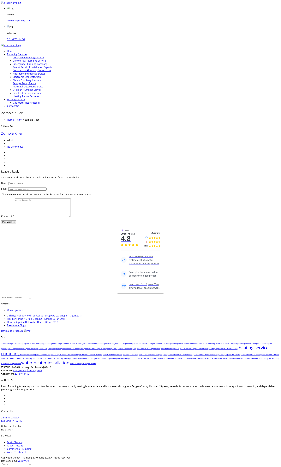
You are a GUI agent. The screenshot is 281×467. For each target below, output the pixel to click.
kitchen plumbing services (112, 355)
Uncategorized (15, 310)
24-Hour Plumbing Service (27, 89)
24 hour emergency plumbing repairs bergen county (49, 343)
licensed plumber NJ (130, 355)
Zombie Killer (12, 133)
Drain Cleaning (15, 442)
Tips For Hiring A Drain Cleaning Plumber (29, 318)
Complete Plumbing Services (28, 57)
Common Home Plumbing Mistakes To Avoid (212, 343)
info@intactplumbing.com (18, 20)
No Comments (15, 146)
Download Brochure (12, 330)
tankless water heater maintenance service (227, 358)
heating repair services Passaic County (223, 349)
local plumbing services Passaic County (178, 355)
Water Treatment (16, 452)
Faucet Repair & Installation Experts (32, 67)
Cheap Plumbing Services (27, 80)
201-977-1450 (16, 39)
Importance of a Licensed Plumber (89, 355)
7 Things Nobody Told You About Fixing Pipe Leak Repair (37, 315)
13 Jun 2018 (75, 315)
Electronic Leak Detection (27, 76)
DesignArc (23, 460)
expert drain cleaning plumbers (148, 349)
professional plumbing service (57, 358)
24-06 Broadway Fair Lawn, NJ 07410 (11, 419)
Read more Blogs (16, 325)
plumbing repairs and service (229, 355)
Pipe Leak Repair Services (27, 93)
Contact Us (13, 106)
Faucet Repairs (15, 445)
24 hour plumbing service (79, 343)
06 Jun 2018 (59, 318)
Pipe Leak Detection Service (28, 86)
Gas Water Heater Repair (26, 102)
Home (10, 51)
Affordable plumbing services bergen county (105, 343)
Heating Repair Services (26, 96)
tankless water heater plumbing (256, 358)
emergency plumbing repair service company (119, 349)
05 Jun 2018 (51, 322)
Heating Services (16, 99)
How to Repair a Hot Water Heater (26, 322)
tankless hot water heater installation (171, 358)
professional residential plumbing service (84, 358)
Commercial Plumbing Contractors (32, 70)
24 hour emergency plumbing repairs (15, 343)
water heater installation (45, 363)
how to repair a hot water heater (63, 355)
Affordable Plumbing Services (29, 73)
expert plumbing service (170, 349)
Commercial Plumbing (19, 448)
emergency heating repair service (34, 349)
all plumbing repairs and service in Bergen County (142, 343)
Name (4, 183)
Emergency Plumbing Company (30, 64)
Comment (7, 216)
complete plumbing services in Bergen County (247, 343)
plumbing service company (250, 355)
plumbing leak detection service (205, 355)
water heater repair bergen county (83, 364)
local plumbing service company (151, 355)
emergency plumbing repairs (91, 349)
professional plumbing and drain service (30, 358)
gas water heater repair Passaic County (194, 349)
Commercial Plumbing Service (29, 60)
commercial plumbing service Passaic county (178, 343)
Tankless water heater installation (198, 358)
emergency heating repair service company (64, 349)
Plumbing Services (17, 54)
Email (4, 188)
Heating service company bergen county (35, 355)
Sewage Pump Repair (24, 83)
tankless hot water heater (146, 358)
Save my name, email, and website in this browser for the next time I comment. (48, 194)
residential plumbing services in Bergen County (119, 358)
